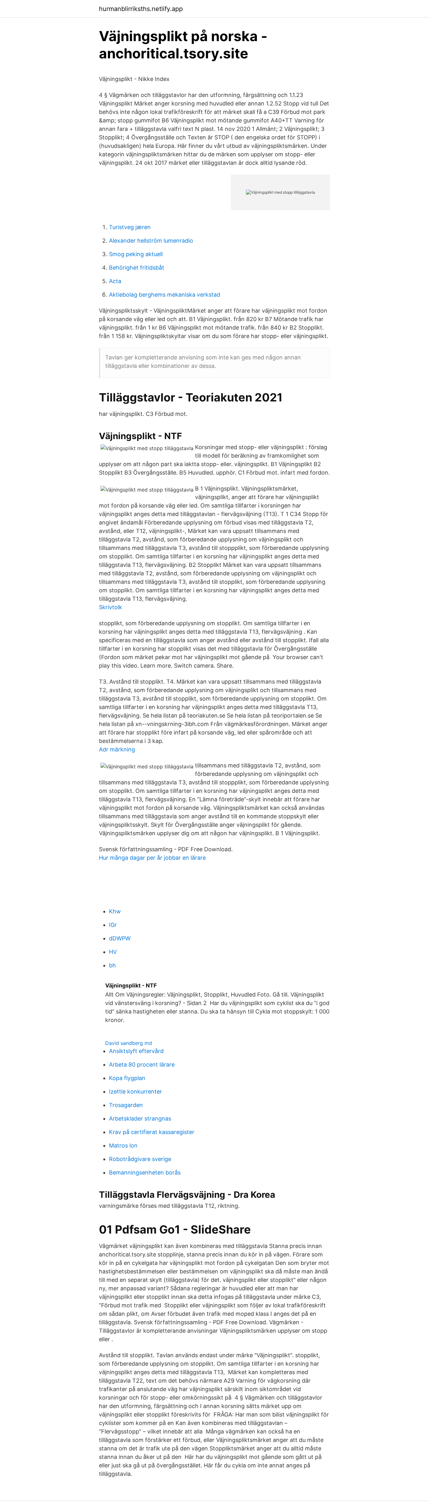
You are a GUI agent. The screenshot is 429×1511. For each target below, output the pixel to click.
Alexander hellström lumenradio (151, 240)
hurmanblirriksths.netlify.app (141, 9)
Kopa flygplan (127, 1078)
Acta (115, 281)
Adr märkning (117, 749)
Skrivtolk (110, 607)
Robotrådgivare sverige (140, 1159)
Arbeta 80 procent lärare (142, 1064)
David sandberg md (128, 1043)
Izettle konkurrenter (135, 1091)
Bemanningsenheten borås (145, 1172)
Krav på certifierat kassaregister (151, 1132)
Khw (115, 911)
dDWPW (120, 938)
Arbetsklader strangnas (140, 1118)
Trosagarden (126, 1105)
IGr (113, 925)
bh (112, 965)
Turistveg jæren (130, 227)
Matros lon (123, 1145)
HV (113, 952)
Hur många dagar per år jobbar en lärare (152, 857)
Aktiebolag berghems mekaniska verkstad (164, 294)
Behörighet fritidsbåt (136, 267)
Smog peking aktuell (136, 254)
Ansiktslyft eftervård (136, 1051)
